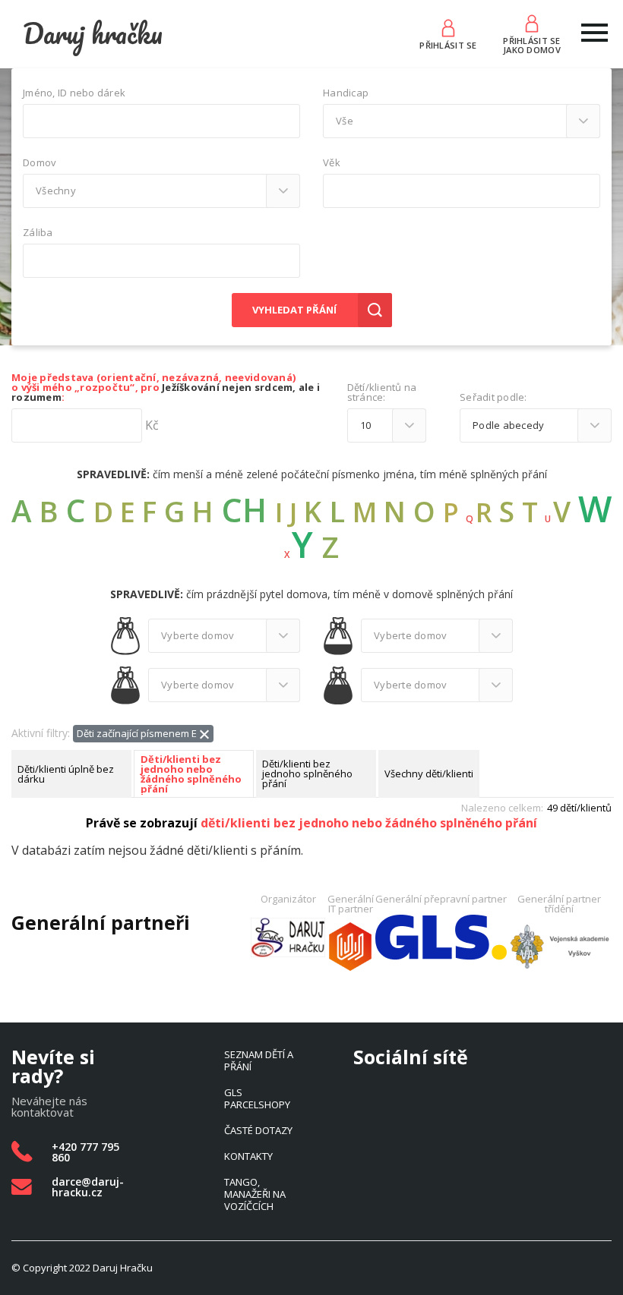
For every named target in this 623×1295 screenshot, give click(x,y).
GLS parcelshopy (257, 1098)
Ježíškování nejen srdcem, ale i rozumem (165, 392)
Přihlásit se (447, 44)
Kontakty (248, 1156)
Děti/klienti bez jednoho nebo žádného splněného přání (191, 774)
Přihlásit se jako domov (532, 44)
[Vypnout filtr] (204, 733)
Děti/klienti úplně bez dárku (65, 774)
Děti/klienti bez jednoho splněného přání (307, 773)
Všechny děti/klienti (428, 773)
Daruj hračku (93, 33)
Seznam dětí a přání (258, 1060)
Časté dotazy (258, 1130)
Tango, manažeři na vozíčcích (255, 1194)
